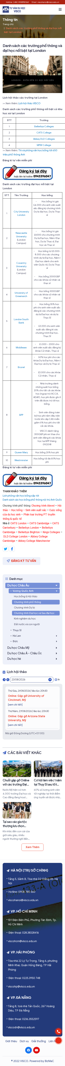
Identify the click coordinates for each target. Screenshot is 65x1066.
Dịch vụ (24, 1041)
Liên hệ (52, 1041)
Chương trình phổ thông (27, 602)
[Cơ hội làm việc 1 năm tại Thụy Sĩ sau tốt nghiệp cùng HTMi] (48, 780)
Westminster (21, 460)
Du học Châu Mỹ (18, 648)
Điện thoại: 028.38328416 (23, 932)
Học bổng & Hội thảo (25, 596)
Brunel (21, 367)
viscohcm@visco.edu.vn (22, 941)
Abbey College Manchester (34, 540)
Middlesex (21, 347)
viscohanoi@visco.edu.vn (23, 900)
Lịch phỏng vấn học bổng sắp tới (21, 495)
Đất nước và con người (27, 624)
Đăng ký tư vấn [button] (23, 561)
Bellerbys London (28, 527)
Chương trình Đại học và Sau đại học (34, 613)
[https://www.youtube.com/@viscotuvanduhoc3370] (36, 1050)
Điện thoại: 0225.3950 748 (24, 978)
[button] (60, 9)
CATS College (43, 132)
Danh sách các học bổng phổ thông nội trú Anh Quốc (32, 499)
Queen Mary (21, 452)
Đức (15, 641)
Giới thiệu (11, 1041)
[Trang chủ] (14, 9)
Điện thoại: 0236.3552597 (23, 1019)
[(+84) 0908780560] (58, 1031)
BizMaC (49, 1061)
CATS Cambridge (39, 523)
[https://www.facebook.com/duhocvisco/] (28, 1050)
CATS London (18, 523)
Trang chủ (8, 24)
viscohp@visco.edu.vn (21, 986)
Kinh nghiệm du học (25, 618)
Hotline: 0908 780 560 (21, 892)
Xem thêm (32, 847)
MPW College (44, 145)
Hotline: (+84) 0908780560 (17, 2)
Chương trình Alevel (43, 505)
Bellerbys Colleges (44, 126)
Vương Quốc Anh (23, 590)
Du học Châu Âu (18, 585)
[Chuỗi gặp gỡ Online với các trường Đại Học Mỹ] (17, 780)
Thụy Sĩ (17, 630)
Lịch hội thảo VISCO (29, 103)
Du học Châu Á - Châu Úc (24, 653)
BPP (21, 415)
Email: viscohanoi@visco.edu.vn (45, 2)
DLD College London (15, 536)
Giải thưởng (38, 1041)
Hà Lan (17, 635)
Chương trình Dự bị (24, 607)
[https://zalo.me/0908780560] (58, 1040)
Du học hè (14, 659)
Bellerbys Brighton (29, 532)
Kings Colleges (51, 532)
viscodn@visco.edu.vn (21, 1027)
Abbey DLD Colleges (44, 139)
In (59, 679)
